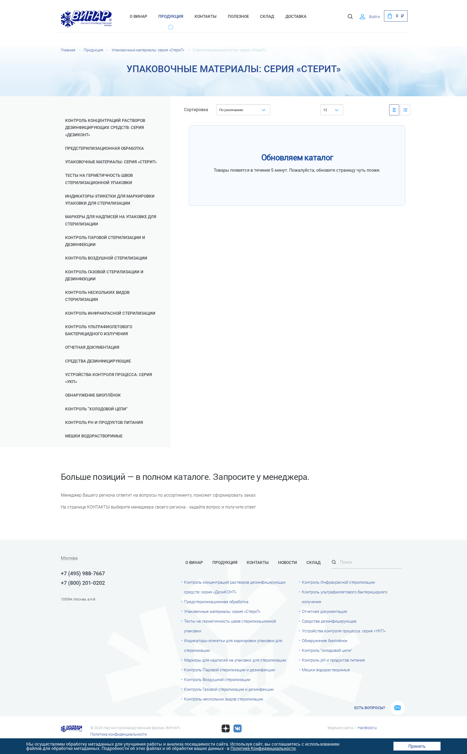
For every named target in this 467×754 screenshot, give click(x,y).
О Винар (138, 16)
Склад (267, 16)
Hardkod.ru (367, 728)
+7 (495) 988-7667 (83, 573)
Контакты (205, 16)
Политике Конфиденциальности (263, 748)
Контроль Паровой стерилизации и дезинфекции (105, 241)
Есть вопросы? (369, 708)
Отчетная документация (92, 347)
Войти (374, 17)
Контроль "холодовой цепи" (96, 409)
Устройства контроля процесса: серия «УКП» (108, 378)
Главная (68, 50)
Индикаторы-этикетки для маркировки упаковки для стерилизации (110, 200)
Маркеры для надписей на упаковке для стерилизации (110, 220)
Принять (417, 746)
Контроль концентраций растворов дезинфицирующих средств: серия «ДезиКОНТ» (105, 127)
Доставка (295, 16)
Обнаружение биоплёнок (93, 395)
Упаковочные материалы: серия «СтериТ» (148, 50)
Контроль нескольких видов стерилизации (97, 296)
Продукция (170, 16)
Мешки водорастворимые (93, 436)
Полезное (238, 16)
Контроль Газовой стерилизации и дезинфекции (104, 275)
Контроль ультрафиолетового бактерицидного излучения (98, 330)
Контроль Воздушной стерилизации (106, 258)
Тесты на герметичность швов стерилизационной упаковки (99, 179)
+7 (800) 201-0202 (83, 583)
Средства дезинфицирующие (98, 361)
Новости (287, 562)
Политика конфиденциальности (118, 734)
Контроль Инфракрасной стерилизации (110, 313)
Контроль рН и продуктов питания (104, 422)
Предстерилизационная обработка (104, 148)
